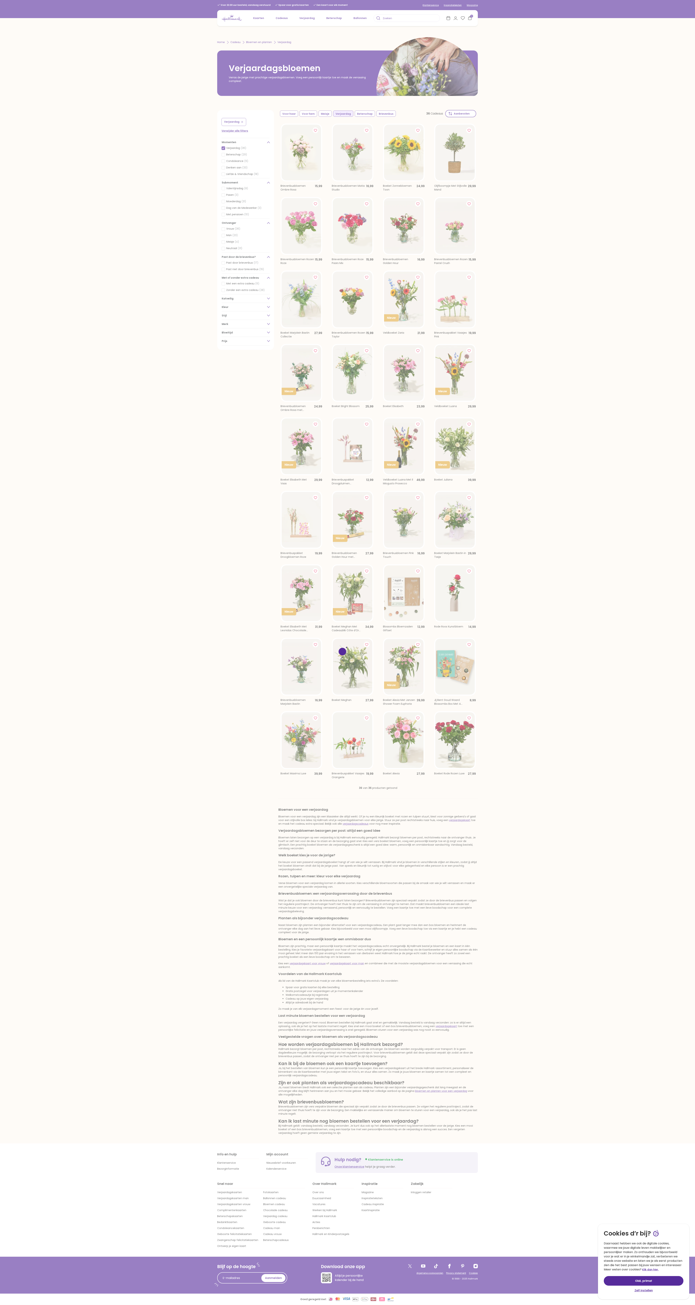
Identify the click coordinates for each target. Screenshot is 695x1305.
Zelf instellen (644, 1290)
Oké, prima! (643, 1281)
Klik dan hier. (650, 1269)
